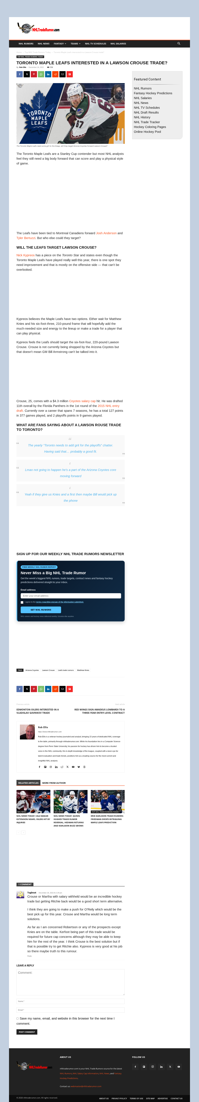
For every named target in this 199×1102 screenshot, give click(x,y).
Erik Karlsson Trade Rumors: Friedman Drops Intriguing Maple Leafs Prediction (107, 819)
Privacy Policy (119, 1098)
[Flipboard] (46, 767)
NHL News (43, 43)
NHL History (142, 117)
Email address (28, 590)
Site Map (150, 1098)
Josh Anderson (106, 233)
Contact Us (177, 1098)
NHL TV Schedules (95, 43)
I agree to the (54, 602)
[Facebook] (19, 74)
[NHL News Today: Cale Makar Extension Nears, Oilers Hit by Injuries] (33, 801)
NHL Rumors (26, 43)
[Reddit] (63, 767)
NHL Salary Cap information (86, 1073)
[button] (179, 43)
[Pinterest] (34, 74)
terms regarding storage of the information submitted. (60, 602)
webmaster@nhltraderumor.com (86, 1086)
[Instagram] (51, 767)
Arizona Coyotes (32, 670)
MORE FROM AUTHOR (54, 782)
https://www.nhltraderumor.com (50, 732)
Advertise (163, 1098)
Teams (74, 43)
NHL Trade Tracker (147, 122)
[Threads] (85, 767)
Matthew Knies (83, 670)
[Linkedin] (48, 74)
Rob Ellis (22, 67)
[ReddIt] (55, 74)
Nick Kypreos (25, 255)
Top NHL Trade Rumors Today (38, 52)
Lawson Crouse (48, 670)
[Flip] (70, 74)
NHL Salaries (118, 43)
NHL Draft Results (146, 112)
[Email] (62, 74)
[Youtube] (74, 767)
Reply (29, 956)
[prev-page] (18, 833)
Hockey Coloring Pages (150, 127)
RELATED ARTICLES (28, 782)
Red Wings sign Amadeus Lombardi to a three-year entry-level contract (99, 711)
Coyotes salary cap (82, 401)
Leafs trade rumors (66, 670)
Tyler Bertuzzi (25, 238)
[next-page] (23, 833)
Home (19, 52)
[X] (27, 74)
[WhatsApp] (41, 74)
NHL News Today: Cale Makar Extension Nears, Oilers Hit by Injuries (33, 819)
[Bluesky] (79, 767)
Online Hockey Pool (147, 131)
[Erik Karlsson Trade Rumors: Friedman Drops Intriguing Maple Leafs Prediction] (108, 801)
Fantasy (59, 43)
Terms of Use (136, 1098)
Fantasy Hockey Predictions (153, 93)
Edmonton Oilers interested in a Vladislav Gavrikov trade (37, 711)
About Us (104, 1098)
